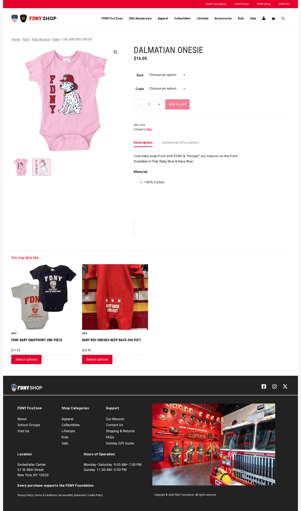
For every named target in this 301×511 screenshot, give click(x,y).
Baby (56, 39)
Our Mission (115, 419)
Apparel (163, 18)
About (22, 419)
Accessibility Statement (72, 495)
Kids (241, 18)
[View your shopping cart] (273, 18)
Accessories (223, 18)
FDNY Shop (263, 4)
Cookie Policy (95, 495)
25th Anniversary (140, 18)
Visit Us (23, 431)
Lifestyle (202, 18)
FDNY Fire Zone (112, 18)
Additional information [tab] (180, 142)
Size (140, 75)
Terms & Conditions (46, 495)
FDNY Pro (284, 4)
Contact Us (114, 425)
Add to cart (177, 104)
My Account (263, 18)
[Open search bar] (284, 18)
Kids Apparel (41, 39)
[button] (115, 52)
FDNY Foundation (216, 4)
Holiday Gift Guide (120, 443)
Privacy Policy (25, 495)
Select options (26, 359)
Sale (253, 18)
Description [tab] (143, 142)
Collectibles (182, 18)
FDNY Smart (242, 4)
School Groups (28, 425)
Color (140, 89)
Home (15, 39)
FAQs (110, 437)
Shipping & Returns (120, 431)
